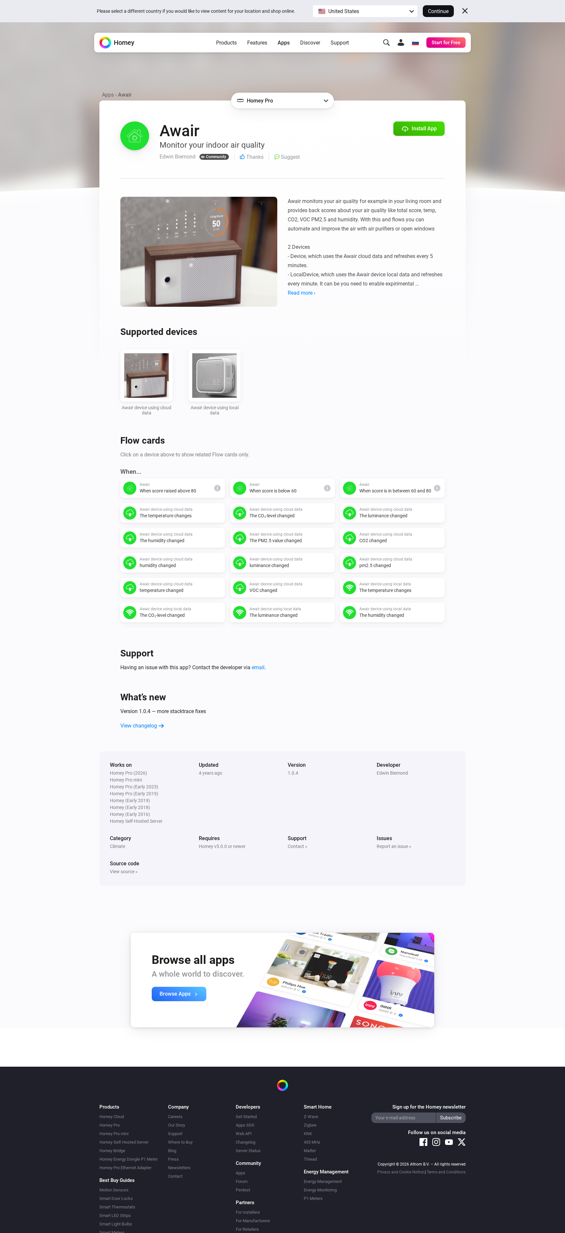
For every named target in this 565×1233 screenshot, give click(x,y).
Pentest (243, 1189)
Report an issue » (394, 846)
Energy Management (323, 1181)
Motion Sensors (113, 1189)
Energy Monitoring (320, 1189)
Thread (310, 1159)
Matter (310, 1150)
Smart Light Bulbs (115, 1224)
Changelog (245, 1142)
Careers (175, 1116)
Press (173, 1159)
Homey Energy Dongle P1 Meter (128, 1159)
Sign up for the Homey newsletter (429, 1107)
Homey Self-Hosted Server (123, 1142)
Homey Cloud (111, 1116)
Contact (175, 1176)
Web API (244, 1133)
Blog (172, 1150)
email (258, 667)
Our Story (176, 1125)
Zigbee (310, 1125)
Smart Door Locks (116, 1198)
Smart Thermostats (117, 1207)
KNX (308, 1133)
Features (257, 43)
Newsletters (179, 1167)
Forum (242, 1181)
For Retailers (247, 1229)
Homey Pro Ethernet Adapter (125, 1167)
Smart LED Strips (115, 1215)
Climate (117, 846)
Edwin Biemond (392, 773)
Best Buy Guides (117, 1180)
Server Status (248, 1150)
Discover (310, 43)
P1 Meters (313, 1198)
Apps (284, 43)
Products (226, 43)
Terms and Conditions (446, 1172)
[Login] (401, 42)
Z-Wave (311, 1116)
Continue (438, 11)
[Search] (386, 42)
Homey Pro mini (113, 1133)
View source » (124, 871)
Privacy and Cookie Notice (400, 1172)
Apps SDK (245, 1125)
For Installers (248, 1212)
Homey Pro (109, 1125)
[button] (365, 11)
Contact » (297, 846)
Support (340, 43)
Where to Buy (180, 1142)
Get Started (246, 1116)
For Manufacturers (253, 1220)
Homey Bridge (112, 1150)
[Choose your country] (415, 42)
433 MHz (312, 1142)
